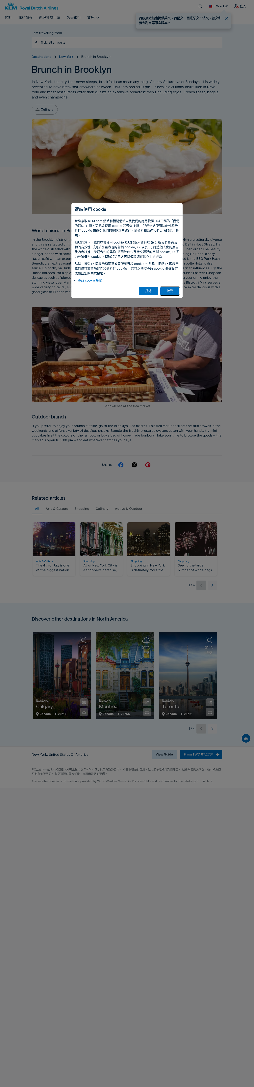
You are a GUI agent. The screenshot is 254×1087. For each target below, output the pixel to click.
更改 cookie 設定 (90, 280)
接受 (170, 291)
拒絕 (148, 291)
